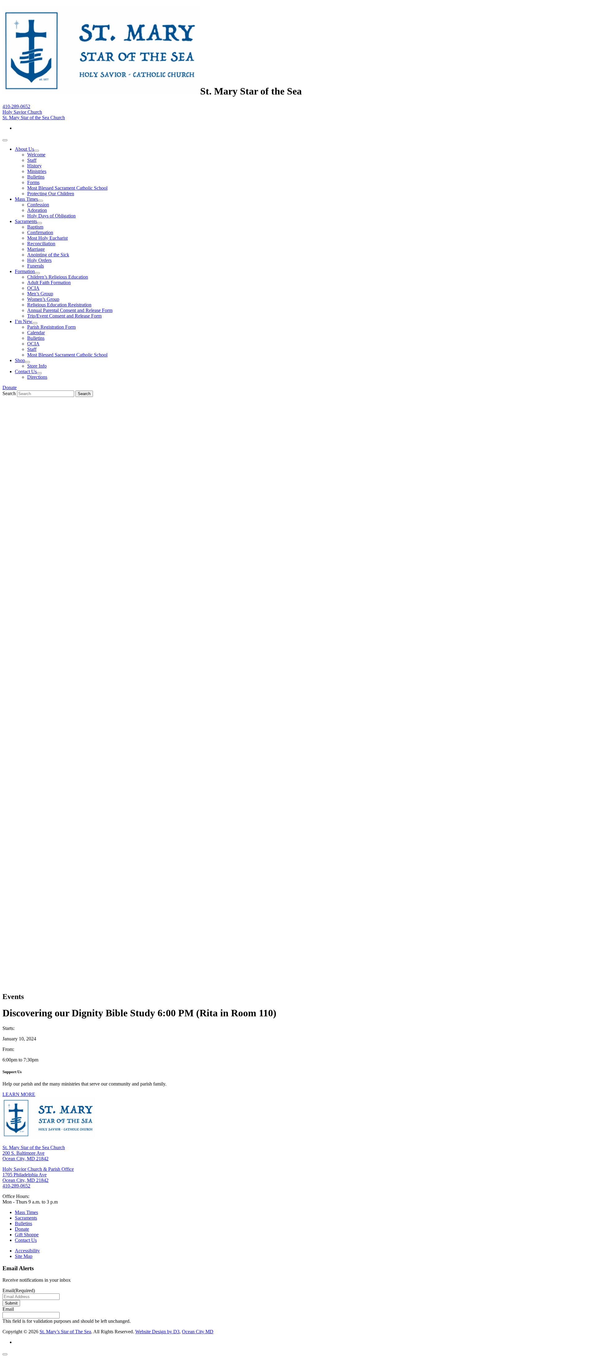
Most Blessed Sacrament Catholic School (67, 188)
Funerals (35, 265)
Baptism (35, 227)
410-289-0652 (16, 106)
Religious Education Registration (59, 304)
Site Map (23, 1256)
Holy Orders (39, 260)
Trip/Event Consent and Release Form (64, 315)
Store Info (37, 366)
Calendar (36, 332)
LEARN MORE (18, 1094)
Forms (33, 182)
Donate (9, 387)
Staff (31, 160)
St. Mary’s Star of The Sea (65, 1331)
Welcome (36, 154)
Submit (11, 1303)
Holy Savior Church (22, 112)
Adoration (37, 210)
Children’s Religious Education (57, 277)
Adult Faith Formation (49, 282)
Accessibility (27, 1250)
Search (9, 393)
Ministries (36, 171)
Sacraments (26, 221)
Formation (25, 271)
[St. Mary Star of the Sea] (101, 91)
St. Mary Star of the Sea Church (33, 117)
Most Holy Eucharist (47, 238)
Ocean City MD (197, 1331)
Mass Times (26, 199)
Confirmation (40, 232)
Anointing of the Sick (48, 254)
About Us (24, 149)
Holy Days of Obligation (51, 215)
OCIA (33, 288)
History (34, 165)
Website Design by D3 (157, 1331)
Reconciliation (41, 243)
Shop (20, 360)
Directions (37, 377)
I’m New (23, 321)
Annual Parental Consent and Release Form (69, 310)
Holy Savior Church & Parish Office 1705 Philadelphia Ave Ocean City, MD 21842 (38, 1174)
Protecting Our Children (50, 193)
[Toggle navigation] (4, 140)
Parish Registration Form (51, 327)
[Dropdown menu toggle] (36, 151)
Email (18, 1290)
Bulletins (35, 176)
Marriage (36, 249)
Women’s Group (43, 299)
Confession (38, 204)
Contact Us (26, 371)
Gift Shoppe (27, 1234)
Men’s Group (40, 293)
